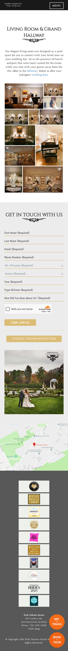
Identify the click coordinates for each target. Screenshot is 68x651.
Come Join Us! (20, 322)
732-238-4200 (37, 625)
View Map (34, 629)
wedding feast (39, 75)
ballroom (32, 71)
